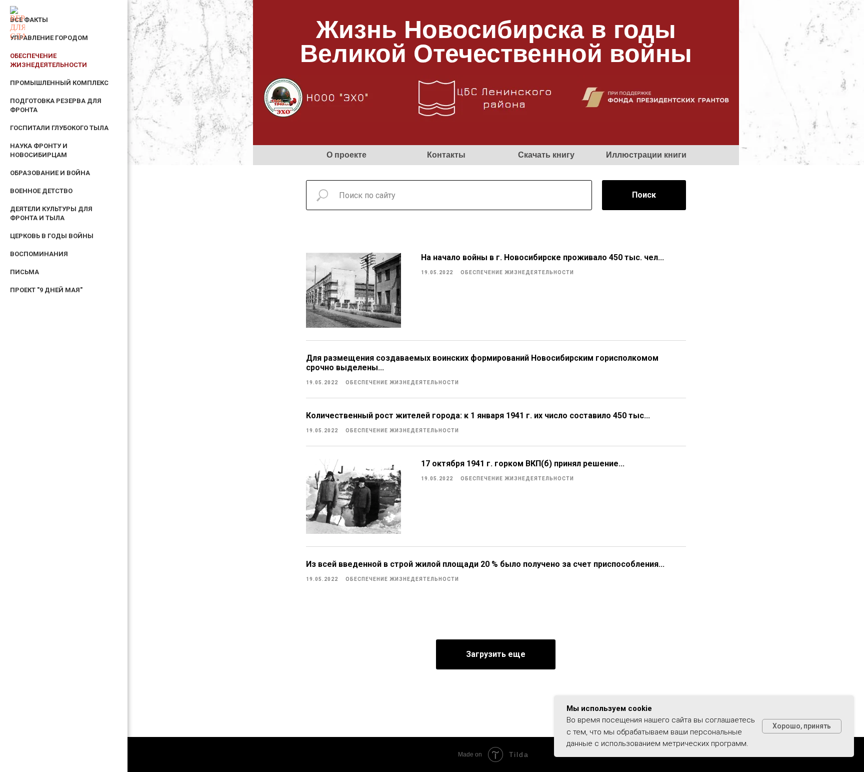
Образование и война (50, 173)
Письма (24, 272)
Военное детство (41, 191)
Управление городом (49, 38)
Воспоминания (39, 254)
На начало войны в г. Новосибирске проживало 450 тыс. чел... (542, 257)
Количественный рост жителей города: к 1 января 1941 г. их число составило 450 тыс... (478, 415)
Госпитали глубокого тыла (59, 128)
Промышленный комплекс (59, 83)
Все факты (29, 20)
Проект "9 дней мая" (46, 290)
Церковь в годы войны (52, 236)
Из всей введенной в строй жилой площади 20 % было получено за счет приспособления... (485, 564)
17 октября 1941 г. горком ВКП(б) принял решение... (522, 463)
